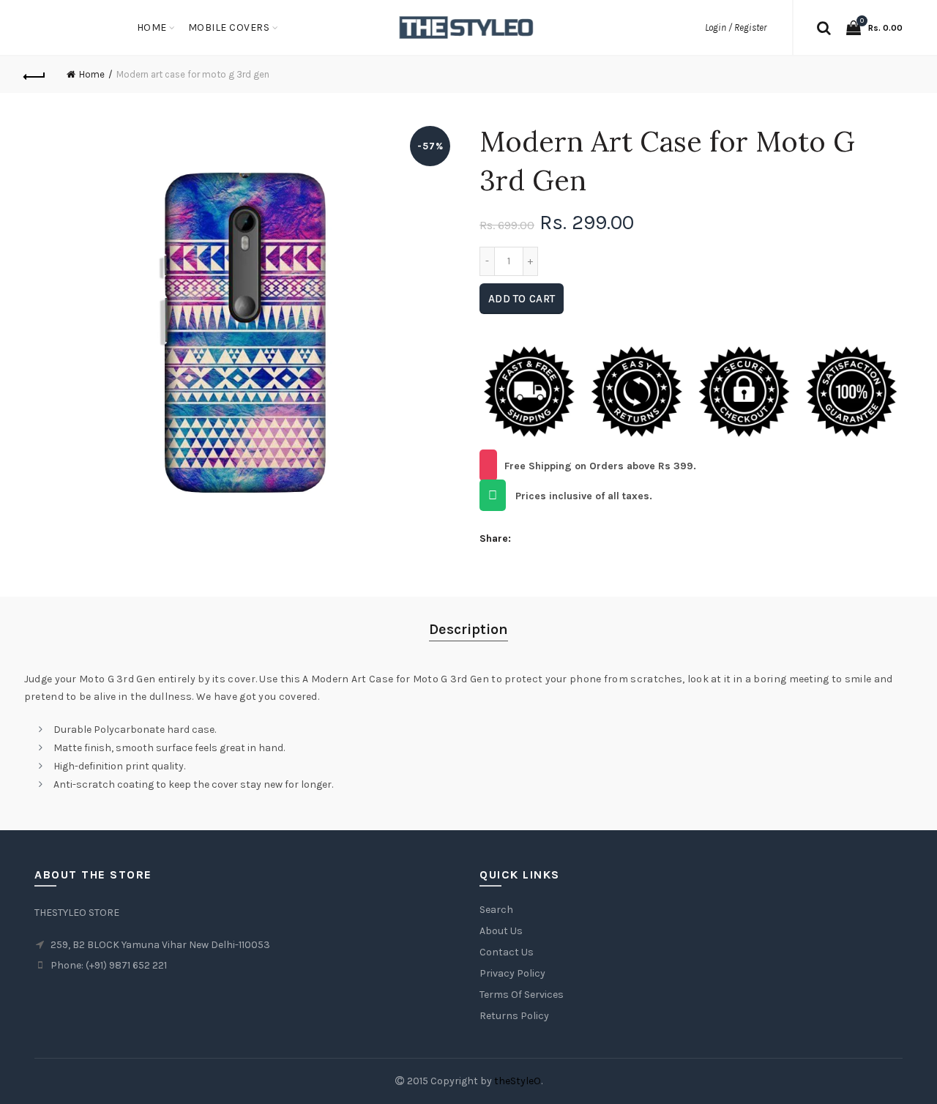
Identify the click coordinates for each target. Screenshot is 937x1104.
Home (152, 27)
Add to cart (521, 298)
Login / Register (735, 27)
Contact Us (506, 952)
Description (468, 629)
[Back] (35, 74)
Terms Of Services (521, 994)
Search (496, 909)
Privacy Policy (512, 973)
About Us (501, 931)
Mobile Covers (229, 27)
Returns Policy (514, 1016)
